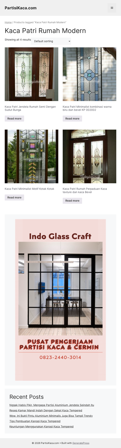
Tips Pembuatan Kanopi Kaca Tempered (34, 421)
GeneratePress (80, 443)
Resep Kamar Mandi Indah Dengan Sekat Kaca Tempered (45, 410)
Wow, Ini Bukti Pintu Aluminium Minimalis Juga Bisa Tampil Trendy (51, 415)
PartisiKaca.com (21, 8)
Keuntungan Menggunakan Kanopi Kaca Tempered (41, 426)
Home (8, 22)
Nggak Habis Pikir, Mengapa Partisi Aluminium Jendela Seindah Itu (51, 405)
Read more (14, 118)
